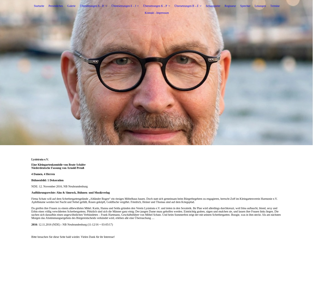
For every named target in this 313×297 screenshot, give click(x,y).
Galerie (71, 5)
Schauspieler (213, 5)
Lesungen (260, 5)
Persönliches (56, 5)
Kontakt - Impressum (157, 12)
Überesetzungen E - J (123, 5)
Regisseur (230, 5)
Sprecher (245, 5)
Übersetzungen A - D (92, 5)
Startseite (39, 5)
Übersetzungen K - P (155, 5)
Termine (275, 5)
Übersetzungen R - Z (186, 5)
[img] (156, 72)
